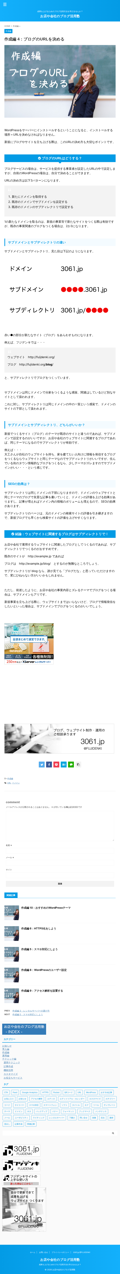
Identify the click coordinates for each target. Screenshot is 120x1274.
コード (7, 1105)
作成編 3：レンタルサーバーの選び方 (31, 1010)
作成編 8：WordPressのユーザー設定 (44, 969)
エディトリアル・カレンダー (72, 1099)
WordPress (91, 1092)
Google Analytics (29, 1092)
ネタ (29, 1111)
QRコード (68, 1092)
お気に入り (9, 1099)
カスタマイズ (95, 1099)
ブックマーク (84, 1111)
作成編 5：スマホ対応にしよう (39, 949)
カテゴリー (110, 1099)
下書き (72, 1117)
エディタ (51, 1099)
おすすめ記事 (106, 1092)
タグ (86, 1105)
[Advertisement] (29, 698)
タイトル (76, 1105)
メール (10, 857)
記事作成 (18, 1124)
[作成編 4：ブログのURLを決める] (64, 764)
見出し (7, 1124)
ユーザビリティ (21, 1117)
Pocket (56, 1092)
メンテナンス (101, 1111)
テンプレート (109, 1105)
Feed (15, 1092)
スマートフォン (50, 1105)
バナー (55, 1111)
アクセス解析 (36, 1099)
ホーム (32, 1252)
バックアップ (41, 1111)
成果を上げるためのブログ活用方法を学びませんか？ (60, 1264)
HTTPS (45, 1092)
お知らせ (22, 1099)
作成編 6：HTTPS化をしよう (38, 928)
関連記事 (31, 1124)
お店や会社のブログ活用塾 (60, 16)
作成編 (10, 778)
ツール (96, 1105)
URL (9, 783)
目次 (103, 1117)
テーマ (7, 1111)
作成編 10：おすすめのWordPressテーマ (46, 907)
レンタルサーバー (56, 1117)
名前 (9, 845)
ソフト (64, 1105)
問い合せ (83, 1117)
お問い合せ (43, 1252)
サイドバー (19, 1105)
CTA (6, 1092)
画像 (94, 1117)
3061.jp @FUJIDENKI (81, 1252)
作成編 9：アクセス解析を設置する (42, 990)
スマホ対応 (34, 1105)
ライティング (38, 1117)
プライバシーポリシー (60, 1252)
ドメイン (16, 783)
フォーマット (68, 1111)
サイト (9, 869)
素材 (111, 1117)
